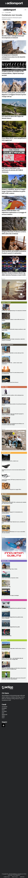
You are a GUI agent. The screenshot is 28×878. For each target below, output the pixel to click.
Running (4, 708)
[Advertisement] (14, 746)
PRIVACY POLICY (15, 876)
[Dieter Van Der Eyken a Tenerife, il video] (14, 574)
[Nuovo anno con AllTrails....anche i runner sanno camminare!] (14, 359)
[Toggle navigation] (25, 9)
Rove (3, 710)
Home (3, 12)
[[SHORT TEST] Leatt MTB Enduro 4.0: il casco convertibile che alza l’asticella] (14, 528)
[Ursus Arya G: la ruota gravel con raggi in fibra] (14, 486)
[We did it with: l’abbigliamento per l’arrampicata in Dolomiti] (14, 307)
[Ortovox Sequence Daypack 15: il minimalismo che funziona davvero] (14, 508)
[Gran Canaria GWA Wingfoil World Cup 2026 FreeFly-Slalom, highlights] (14, 613)
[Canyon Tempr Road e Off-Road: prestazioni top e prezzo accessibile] (14, 476)
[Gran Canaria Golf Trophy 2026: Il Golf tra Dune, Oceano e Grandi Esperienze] (14, 645)
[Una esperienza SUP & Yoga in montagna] (14, 592)
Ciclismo (4, 711)
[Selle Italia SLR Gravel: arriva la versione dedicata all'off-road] (14, 466)
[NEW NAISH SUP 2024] (14, 583)
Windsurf (4, 714)
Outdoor (4, 706)
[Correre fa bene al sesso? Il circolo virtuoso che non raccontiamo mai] (14, 369)
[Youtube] (3, 725)
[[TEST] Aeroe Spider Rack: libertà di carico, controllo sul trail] (14, 518)
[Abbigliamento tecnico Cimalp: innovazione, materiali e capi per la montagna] (14, 335)
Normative (22, 876)
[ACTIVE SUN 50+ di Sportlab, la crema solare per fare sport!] (14, 349)
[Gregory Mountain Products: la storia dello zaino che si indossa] (14, 316)
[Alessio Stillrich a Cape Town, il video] (14, 565)
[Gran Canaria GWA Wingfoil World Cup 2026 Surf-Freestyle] (14, 605)
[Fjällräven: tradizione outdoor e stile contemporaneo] (14, 391)
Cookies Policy (7, 876)
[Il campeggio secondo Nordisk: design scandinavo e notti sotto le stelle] (14, 326)
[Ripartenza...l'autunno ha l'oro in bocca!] (14, 379)
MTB (3, 713)
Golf (3, 717)
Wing (3, 716)
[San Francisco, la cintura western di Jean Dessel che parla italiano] (14, 400)
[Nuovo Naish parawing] (14, 632)
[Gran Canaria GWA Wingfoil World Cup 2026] (14, 623)
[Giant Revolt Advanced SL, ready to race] (14, 457)
